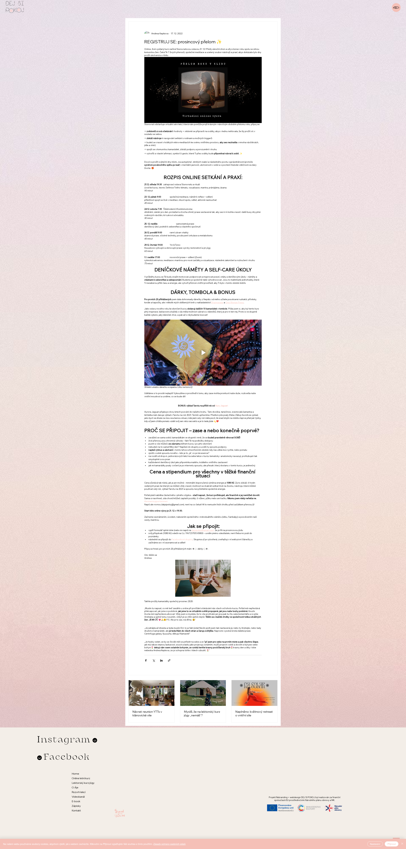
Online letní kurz (81, 778)
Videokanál (78, 796)
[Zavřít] (402, 843)
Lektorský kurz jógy (83, 782)
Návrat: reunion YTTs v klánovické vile (147, 713)
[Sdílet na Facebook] (145, 660)
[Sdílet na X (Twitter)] (153, 660)
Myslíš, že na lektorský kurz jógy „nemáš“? (202, 713)
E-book (76, 801)
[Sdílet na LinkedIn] (161, 660)
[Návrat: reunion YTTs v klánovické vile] (151, 693)
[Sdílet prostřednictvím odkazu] (169, 660)
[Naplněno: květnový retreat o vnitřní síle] (254, 693)
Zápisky (76, 805)
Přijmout (391, 844)
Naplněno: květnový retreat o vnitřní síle (254, 713)
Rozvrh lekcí (78, 792)
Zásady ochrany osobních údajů (169, 844)
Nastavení (375, 844)
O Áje (75, 787)
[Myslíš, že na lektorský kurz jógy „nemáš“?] (203, 693)
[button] (396, 7)
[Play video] (203, 353)
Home (75, 773)
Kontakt (76, 810)
